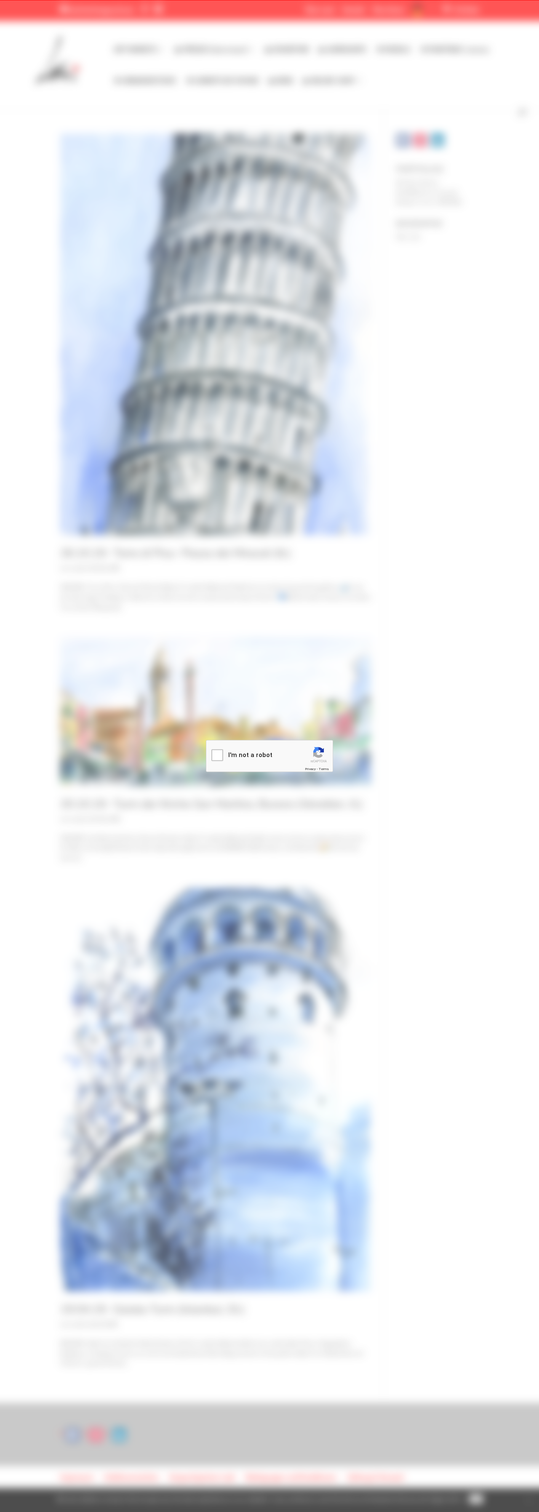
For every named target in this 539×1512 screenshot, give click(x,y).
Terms (324, 769)
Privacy (310, 769)
